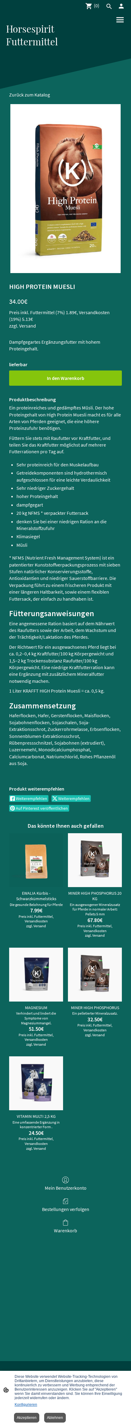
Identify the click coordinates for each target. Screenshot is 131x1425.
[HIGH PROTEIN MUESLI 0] (65, 188)
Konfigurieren (26, 1404)
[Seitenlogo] (35, 53)
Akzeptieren (27, 1418)
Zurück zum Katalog (29, 95)
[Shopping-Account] (121, 6)
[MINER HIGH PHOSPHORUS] (95, 975)
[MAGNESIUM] (36, 975)
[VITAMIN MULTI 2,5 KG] (36, 1083)
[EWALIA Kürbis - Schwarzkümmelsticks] (36, 860)
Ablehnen (55, 1418)
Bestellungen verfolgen (65, 1209)
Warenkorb (65, 1230)
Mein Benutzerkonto (66, 1188)
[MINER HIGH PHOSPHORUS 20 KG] (95, 860)
